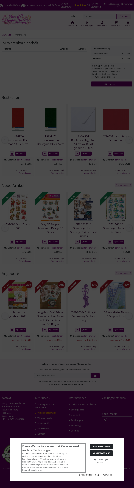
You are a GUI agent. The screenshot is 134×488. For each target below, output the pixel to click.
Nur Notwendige (101, 453)
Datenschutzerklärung (89, 475)
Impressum (107, 475)
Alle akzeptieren (101, 446)
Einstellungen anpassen (102, 460)
